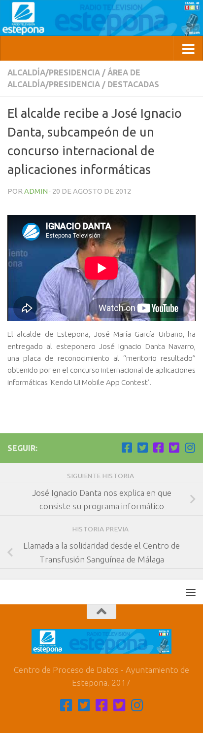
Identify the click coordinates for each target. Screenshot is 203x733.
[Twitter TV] (142, 448)
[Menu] (190, 592)
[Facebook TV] (127, 448)
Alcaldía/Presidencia (53, 72)
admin (36, 191)
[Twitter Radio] (174, 448)
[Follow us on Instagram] (190, 448)
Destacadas (133, 84)
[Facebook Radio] (158, 448)
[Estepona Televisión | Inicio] (101, 18)
